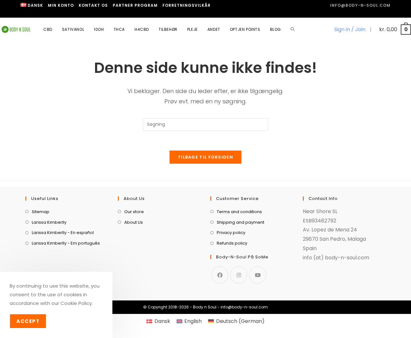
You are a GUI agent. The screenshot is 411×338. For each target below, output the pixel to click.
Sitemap (40, 212)
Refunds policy (232, 243)
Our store (134, 212)
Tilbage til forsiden (205, 157)
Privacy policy (231, 233)
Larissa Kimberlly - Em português (66, 243)
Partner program (135, 5)
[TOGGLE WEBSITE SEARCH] (292, 29)
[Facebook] (219, 274)
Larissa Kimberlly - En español (63, 233)
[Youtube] (257, 274)
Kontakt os (93, 5)
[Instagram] (238, 274)
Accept (27, 321)
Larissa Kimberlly (49, 222)
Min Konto (61, 5)
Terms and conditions (239, 212)
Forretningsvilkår (186, 5)
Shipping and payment (240, 222)
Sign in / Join (349, 29)
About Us (133, 222)
